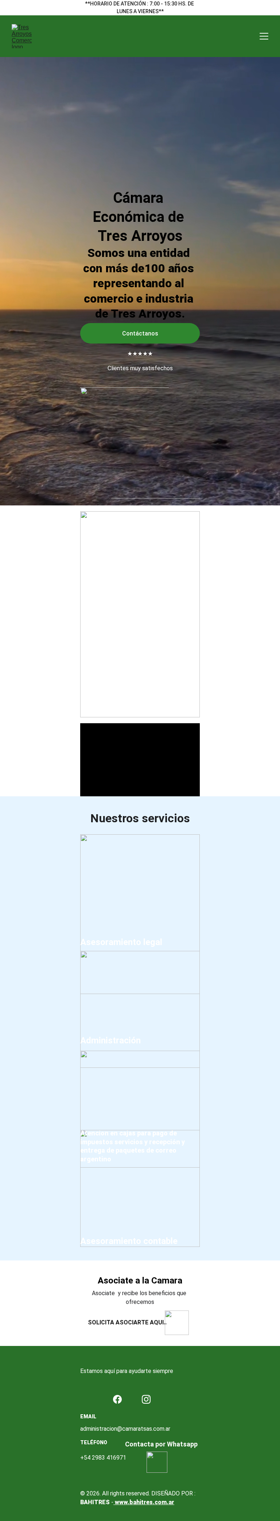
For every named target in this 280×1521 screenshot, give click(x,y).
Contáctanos (140, 333)
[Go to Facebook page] (117, 1399)
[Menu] (264, 36)
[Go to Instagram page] (146, 1399)
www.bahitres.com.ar (143, 1502)
